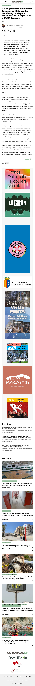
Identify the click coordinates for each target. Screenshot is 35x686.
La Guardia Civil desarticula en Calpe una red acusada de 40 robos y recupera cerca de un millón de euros (17, 515)
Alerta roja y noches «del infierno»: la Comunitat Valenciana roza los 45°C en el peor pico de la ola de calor (17, 610)
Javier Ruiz (5, 519)
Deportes (4, 481)
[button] (3, 2)
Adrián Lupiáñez (6, 487)
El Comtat (18, 604)
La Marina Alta (6, 5)
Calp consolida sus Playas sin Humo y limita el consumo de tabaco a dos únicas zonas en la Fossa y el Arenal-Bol (17, 547)
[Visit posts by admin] (3, 26)
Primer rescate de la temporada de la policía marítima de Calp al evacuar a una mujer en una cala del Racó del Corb (16, 641)
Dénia (6, 163)
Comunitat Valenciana (8, 604)
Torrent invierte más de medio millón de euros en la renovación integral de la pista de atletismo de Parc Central (16, 437)
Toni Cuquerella (6, 581)
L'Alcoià (24, 604)
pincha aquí (27, 159)
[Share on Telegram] (8, 30)
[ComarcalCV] (17, 2)
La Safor (14, 574)
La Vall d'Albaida (16, 606)
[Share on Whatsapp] (5, 30)
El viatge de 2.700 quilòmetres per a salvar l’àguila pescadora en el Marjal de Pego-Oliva (17, 577)
